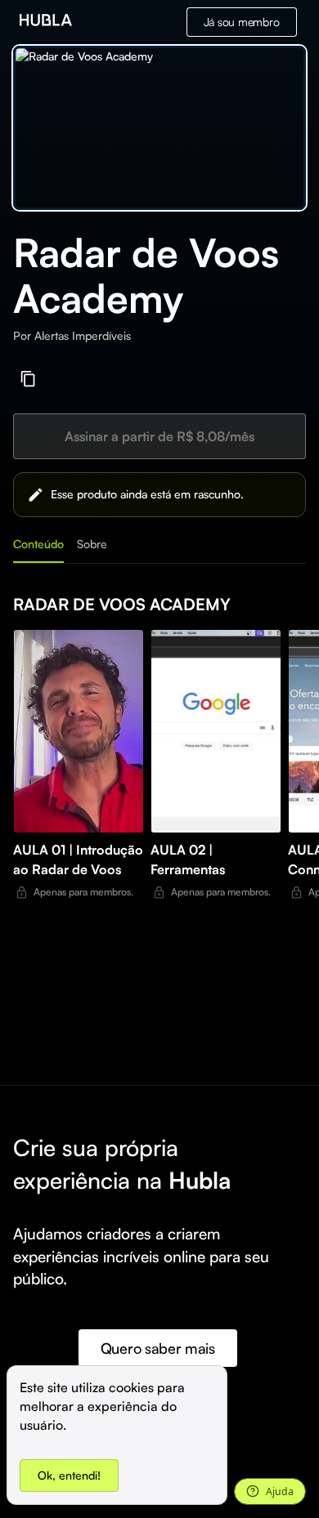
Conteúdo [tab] (38, 544)
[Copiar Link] (28, 379)
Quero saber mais (158, 1348)
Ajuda (280, 1491)
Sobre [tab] (92, 544)
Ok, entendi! (69, 1475)
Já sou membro (242, 22)
